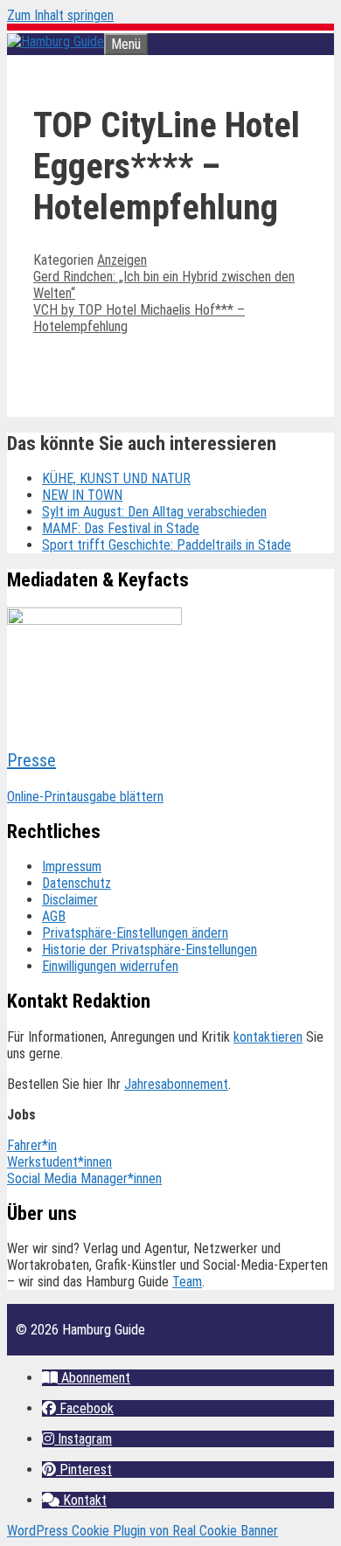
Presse (31, 760)
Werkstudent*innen (59, 1162)
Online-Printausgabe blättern (85, 796)
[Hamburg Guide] (55, 41)
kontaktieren (268, 1037)
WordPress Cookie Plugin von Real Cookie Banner (142, 1530)
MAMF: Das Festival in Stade (120, 528)
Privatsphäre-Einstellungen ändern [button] (135, 933)
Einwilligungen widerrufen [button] (110, 966)
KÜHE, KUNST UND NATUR (116, 478)
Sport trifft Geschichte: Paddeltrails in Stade (166, 545)
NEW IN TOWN (82, 495)
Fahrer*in (32, 1145)
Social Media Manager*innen (84, 1178)
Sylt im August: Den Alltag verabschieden (154, 511)
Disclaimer (70, 899)
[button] (86, 1377)
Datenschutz (76, 883)
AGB (54, 916)
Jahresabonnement (176, 1084)
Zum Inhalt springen (60, 15)
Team (187, 1281)
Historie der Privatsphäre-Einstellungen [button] (149, 949)
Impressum (71, 866)
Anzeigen (122, 260)
